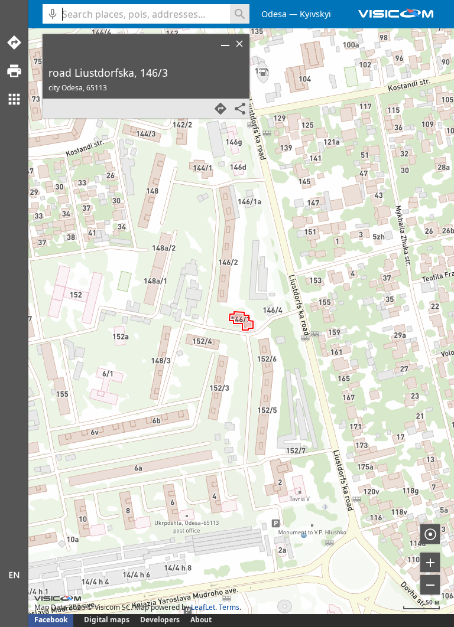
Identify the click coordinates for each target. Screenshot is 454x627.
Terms (229, 607)
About (201, 620)
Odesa (274, 13)
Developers (160, 620)
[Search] (239, 14)
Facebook (50, 620)
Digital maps (107, 620)
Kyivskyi (315, 13)
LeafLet (203, 607)
